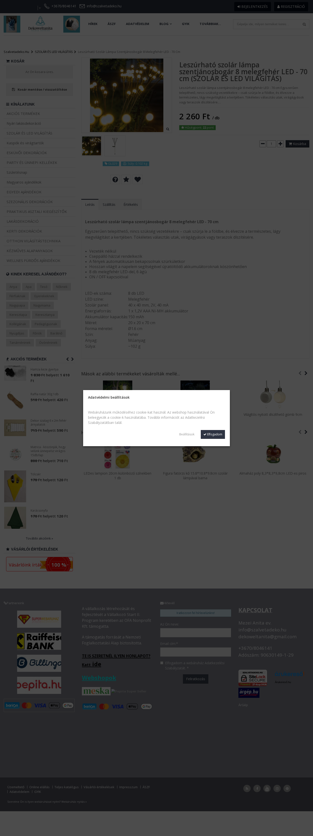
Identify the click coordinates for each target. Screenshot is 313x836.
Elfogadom (214, 434)
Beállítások (186, 434)
